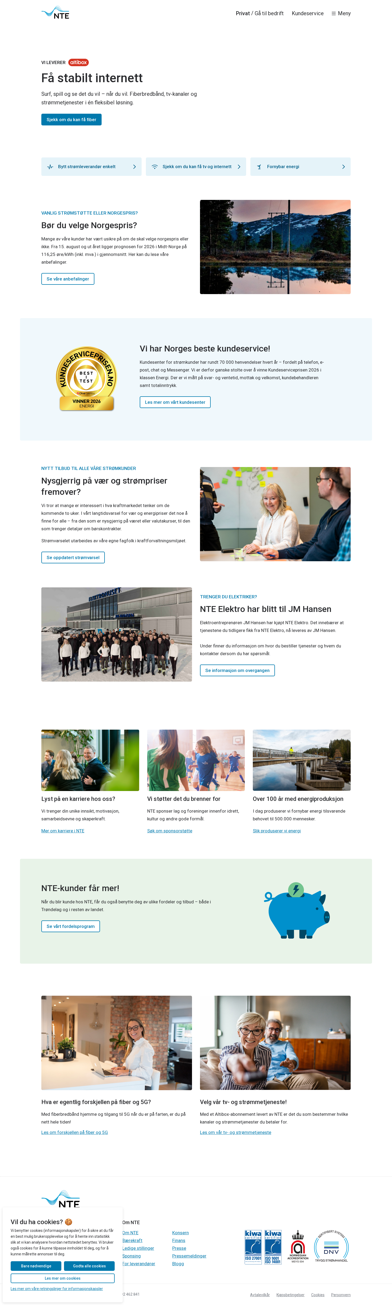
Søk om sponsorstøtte (169, 830)
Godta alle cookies (89, 1266)
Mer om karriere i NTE (62, 830)
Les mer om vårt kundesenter (175, 402)
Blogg (178, 1263)
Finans (178, 1240)
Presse (179, 1248)
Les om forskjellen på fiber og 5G (74, 1132)
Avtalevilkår (260, 1295)
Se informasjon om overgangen (237, 670)
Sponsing (131, 1256)
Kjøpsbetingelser (291, 1295)
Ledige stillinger (138, 1248)
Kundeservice (308, 13)
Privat (243, 13)
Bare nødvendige (36, 1266)
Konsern (180, 1232)
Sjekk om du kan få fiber (71, 119)
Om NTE (130, 1232)
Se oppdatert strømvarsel (73, 557)
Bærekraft (132, 1240)
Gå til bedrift (269, 13)
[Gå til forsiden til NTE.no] (60, 1206)
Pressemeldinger (189, 1256)
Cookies (318, 1295)
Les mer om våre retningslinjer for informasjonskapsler (57, 1289)
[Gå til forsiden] (55, 12)
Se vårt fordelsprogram (71, 926)
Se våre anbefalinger (68, 279)
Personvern (341, 1295)
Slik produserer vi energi (277, 830)
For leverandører (138, 1263)
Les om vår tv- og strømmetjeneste (235, 1132)
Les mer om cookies (63, 1278)
